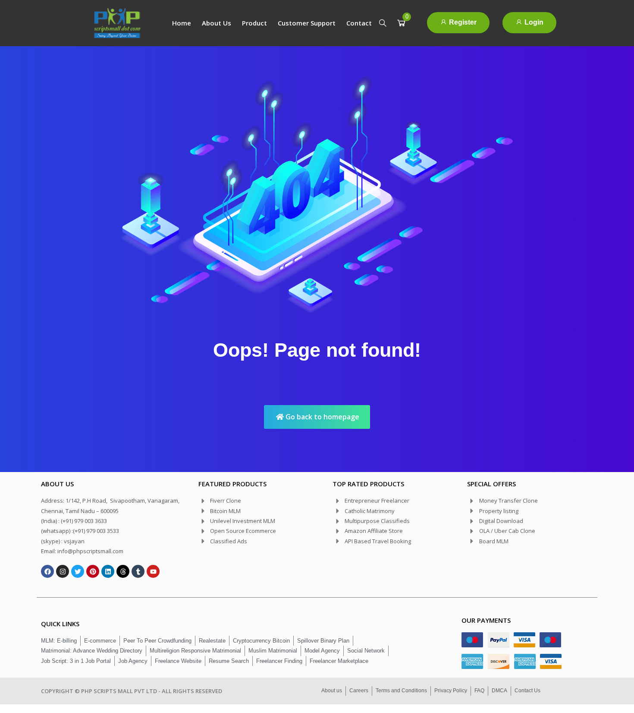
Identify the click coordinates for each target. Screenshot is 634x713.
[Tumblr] (138, 571)
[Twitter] (77, 571)
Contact (359, 23)
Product (254, 23)
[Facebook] (47, 571)
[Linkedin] (107, 571)
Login (533, 22)
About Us (216, 23)
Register (462, 22)
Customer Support (307, 23)
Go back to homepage (321, 416)
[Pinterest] (92, 571)
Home (181, 23)
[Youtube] (153, 571)
